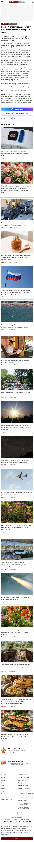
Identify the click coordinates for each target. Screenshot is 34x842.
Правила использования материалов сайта (25, 804)
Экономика (4, 780)
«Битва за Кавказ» (23, 774)
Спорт (2, 785)
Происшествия (5, 783)
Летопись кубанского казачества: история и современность (24, 779)
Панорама (21, 772)
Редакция (20, 797)
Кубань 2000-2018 (23, 785)
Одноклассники (17, 813)
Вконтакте (13, 813)
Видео (2, 793)
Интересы (3, 802)
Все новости (4, 772)
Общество (4, 23)
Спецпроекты (21, 782)
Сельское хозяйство (6, 799)
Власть (3, 777)
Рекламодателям (22, 800)
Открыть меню (2, 2)
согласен (17, 838)
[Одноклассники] (8, 118)
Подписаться (18, 109)
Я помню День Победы (24, 791)
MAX (27, 113)
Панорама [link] (3, 195)
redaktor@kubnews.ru (24, 821)
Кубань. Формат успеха (24, 788)
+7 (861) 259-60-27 (8, 821)
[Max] (14, 118)
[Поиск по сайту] (32, 2)
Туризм (3, 796)
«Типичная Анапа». (12, 50)
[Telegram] (11, 118)
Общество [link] (3, 158)
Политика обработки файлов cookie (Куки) (24, 808)
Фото (2, 791)
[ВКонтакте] (4, 118)
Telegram (21, 813)
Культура (3, 788)
